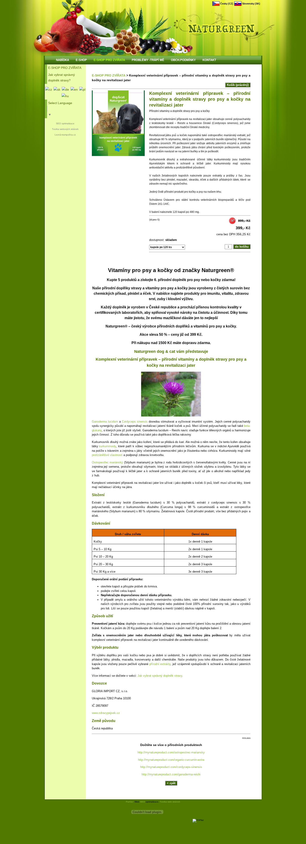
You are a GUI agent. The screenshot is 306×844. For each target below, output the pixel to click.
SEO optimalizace (65, 123)
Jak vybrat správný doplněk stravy (160, 675)
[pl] (82, 89)
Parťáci (129, 801)
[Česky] (48, 89)
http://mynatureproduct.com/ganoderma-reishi (171, 774)
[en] (74, 89)
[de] (65, 89)
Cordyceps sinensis (135, 421)
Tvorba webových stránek (65, 129)
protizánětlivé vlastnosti (107, 455)
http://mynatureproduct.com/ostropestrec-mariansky (171, 752)
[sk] (57, 89)
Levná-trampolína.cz (65, 134)
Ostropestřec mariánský (107, 462)
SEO (142, 801)
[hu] (65, 96)
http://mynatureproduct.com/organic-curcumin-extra (171, 759)
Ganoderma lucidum (105, 421)
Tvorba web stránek (170, 801)
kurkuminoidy (107, 446)
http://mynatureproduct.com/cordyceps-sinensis (171, 767)
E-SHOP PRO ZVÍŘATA (108, 75)
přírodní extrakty (160, 664)
